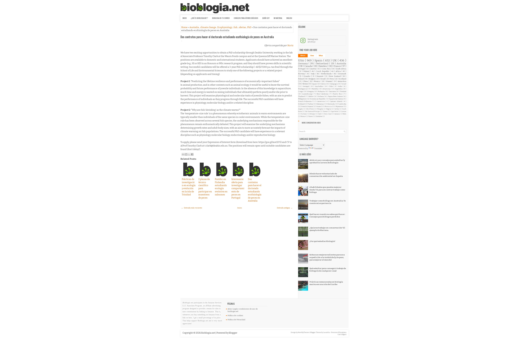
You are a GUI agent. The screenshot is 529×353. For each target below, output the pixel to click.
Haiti (320, 114)
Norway (302, 74)
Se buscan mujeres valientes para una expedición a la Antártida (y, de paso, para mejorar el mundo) (327, 257)
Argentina (339, 89)
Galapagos (334, 84)
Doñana (321, 96)
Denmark (342, 74)
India (340, 86)
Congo (301, 91)
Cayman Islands (336, 101)
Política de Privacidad (236, 320)
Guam (318, 106)
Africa (339, 71)
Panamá (320, 76)
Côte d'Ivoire (310, 109)
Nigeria (328, 109)
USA (301, 60)
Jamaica (337, 114)
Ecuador (307, 76)
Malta (344, 114)
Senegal (306, 86)
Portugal (301, 69)
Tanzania (332, 91)
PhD (249, 27)
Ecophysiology (225, 27)
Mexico (317, 81)
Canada (308, 66)
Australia (194, 27)
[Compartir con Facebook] (192, 154)
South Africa (341, 69)
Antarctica (342, 81)
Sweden (323, 66)
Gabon (323, 84)
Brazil (323, 79)
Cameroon (321, 101)
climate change (208, 27)
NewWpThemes (304, 332)
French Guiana (307, 106)
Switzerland (322, 63)
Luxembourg (307, 94)
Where (302, 56)
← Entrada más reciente (191, 208)
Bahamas (320, 104)
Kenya (305, 84)
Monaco (303, 116)
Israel (344, 84)
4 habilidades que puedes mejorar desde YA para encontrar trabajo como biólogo (327, 189)
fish (236, 27)
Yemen (310, 116)
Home (184, 27)
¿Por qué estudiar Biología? (322, 241)
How (312, 56)
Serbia (336, 109)
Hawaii (329, 81)
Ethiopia (312, 114)
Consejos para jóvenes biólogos (246, 18)
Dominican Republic (318, 99)
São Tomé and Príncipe (312, 111)
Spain (318, 60)
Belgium (312, 79)
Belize (311, 96)
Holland (301, 104)
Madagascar (303, 89)
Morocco (328, 106)
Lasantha (326, 332)
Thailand (301, 96)
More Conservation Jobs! (311, 122)
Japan (314, 84)
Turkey (310, 104)
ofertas (242, 27)
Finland (306, 71)
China (305, 81)
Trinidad (343, 91)
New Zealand (335, 76)
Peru (332, 79)
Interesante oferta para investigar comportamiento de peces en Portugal (237, 188)
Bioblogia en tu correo (221, 18)
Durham (304, 114)
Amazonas (326, 89)
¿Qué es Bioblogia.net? (199, 18)
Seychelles (319, 86)
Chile (331, 86)
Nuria (290, 45)
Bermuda (331, 104)
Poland (301, 79)
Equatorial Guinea (336, 99)
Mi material (278, 18)
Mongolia (320, 109)
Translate (318, 148)
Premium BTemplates (338, 332)
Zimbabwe (318, 116)
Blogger (233, 333)
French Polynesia (305, 101)
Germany (303, 63)
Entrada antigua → (284, 208)
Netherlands (327, 74)
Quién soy (266, 18)
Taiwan (325, 111)
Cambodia (342, 104)
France (337, 66)
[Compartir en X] (189, 154)
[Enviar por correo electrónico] (183, 154)
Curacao (343, 111)
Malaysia (321, 91)
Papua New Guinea (335, 96)
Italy (313, 74)
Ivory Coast (328, 114)
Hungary (310, 91)
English (289, 18)
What (321, 56)
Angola (300, 109)
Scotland (342, 79)
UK (335, 60)
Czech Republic (323, 71)
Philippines (302, 99)
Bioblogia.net (208, 333)
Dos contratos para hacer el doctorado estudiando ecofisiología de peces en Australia (227, 37)
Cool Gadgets (342, 334)
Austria (313, 69)
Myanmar (339, 106)
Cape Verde (334, 111)
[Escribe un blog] (186, 154)
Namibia (315, 89)
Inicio (185, 18)
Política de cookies (235, 315)
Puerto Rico (338, 94)
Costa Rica (326, 69)
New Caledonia (322, 94)
